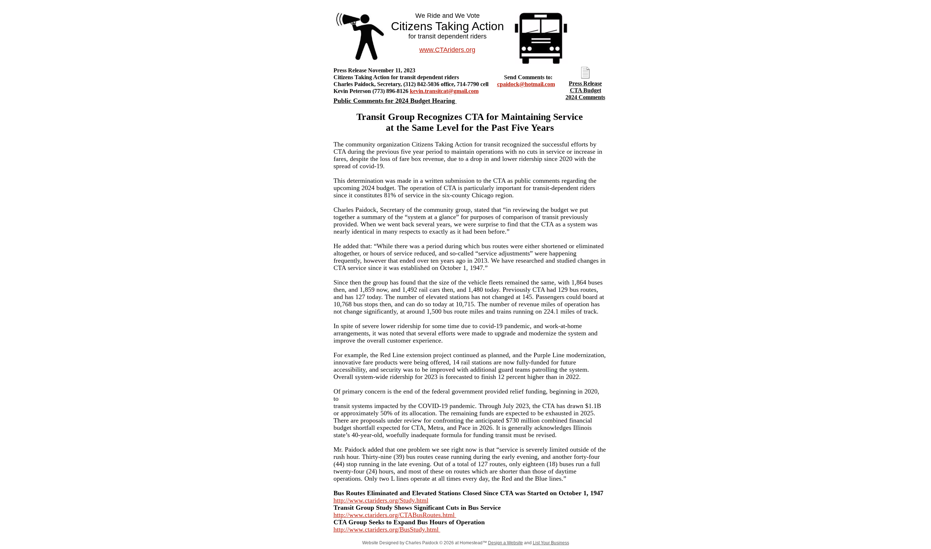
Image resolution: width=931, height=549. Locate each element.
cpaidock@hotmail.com (526, 84)
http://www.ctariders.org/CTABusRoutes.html (394, 514)
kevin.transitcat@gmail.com (444, 91)
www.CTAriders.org (447, 49)
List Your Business (551, 542)
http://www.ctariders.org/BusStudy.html (386, 529)
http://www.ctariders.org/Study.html (380, 500)
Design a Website (505, 542)
